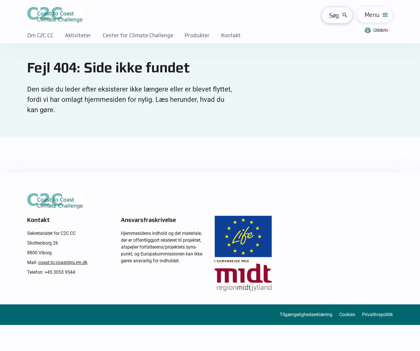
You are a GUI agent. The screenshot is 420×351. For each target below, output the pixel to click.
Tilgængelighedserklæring (306, 314)
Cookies (347, 314)
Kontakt (231, 35)
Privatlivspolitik (377, 314)
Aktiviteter (78, 35)
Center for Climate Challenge (138, 35)
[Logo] (55, 15)
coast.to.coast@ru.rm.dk (62, 262)
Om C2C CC (40, 35)
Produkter (197, 35)
